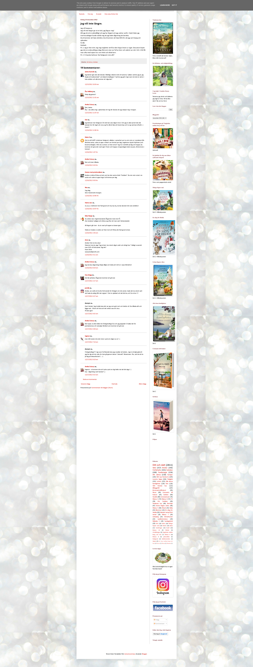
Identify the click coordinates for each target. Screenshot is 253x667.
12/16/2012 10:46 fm (92, 196)
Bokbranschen (166, 539)
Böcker (164, 468)
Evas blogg (88, 275)
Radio (163, 523)
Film (167, 484)
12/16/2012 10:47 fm (92, 209)
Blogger (144, 654)
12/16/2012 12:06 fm (92, 130)
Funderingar (162, 472)
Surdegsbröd (169, 521)
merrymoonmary (129, 654)
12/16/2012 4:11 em (91, 255)
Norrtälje (170, 503)
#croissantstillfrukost (159, 490)
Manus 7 (165, 514)
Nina (86, 187)
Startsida (81, 14)
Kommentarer (159, 624)
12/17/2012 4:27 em (91, 296)
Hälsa (171, 526)
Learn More (165, 5)
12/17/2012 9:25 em (91, 375)
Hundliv (155, 497)
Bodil (167, 528)
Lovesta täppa (157, 479)
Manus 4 (164, 499)
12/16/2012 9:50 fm (91, 180)
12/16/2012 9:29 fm (91, 165)
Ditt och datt (159, 465)
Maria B (87, 137)
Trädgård (170, 479)
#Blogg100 (156, 488)
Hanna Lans (88, 203)
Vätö (154, 468)
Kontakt (98, 14)
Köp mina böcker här (111, 14)
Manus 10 (156, 530)
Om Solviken (163, 501)
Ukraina (169, 543)
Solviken (95, 62)
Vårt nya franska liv (162, 477)
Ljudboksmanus (163, 519)
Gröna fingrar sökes (162, 506)
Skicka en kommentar (90, 379)
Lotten (159, 481)
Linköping (156, 517)
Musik (164, 508)
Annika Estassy (89, 104)
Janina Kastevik (89, 72)
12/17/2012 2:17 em (91, 281)
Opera (154, 541)
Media (167, 530)
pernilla (87, 288)
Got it (174, 5)
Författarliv (157, 470)
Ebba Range (88, 216)
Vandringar (159, 528)
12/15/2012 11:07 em (92, 113)
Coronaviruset (165, 497)
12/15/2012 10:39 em (92, 84)
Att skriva (89, 62)
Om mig (90, 14)
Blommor (159, 510)
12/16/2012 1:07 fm (91, 152)
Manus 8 (156, 537)
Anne (86, 240)
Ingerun (87, 336)
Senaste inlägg (85, 384)
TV (172, 499)
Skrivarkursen (168, 517)
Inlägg (157, 620)
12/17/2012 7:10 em (91, 342)
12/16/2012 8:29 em (91, 268)
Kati (86, 120)
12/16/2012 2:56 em (91, 233)
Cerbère (165, 495)
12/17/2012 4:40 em (91, 329)
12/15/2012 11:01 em (92, 97)
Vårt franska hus (160, 486)
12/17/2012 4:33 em (91, 314)
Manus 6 (167, 534)
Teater (164, 526)
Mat (157, 523)
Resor (154, 492)
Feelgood (155, 539)
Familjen (170, 475)
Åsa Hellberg (89, 91)
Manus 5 (155, 508)
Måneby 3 (156, 521)
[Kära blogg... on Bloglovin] (160, 635)
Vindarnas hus (157, 503)
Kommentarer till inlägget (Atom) (102, 388)
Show (163, 543)
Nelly (171, 508)
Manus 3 (155, 499)
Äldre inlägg (142, 384)
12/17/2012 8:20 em (91, 359)
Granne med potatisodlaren (93, 172)
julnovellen (166, 537)
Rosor (158, 543)
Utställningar (156, 532)
